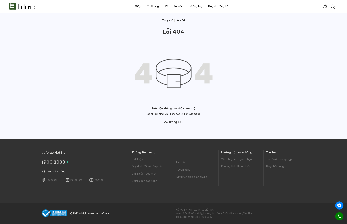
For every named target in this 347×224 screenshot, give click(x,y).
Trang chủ (167, 20)
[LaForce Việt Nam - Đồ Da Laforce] (22, 6)
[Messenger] (339, 205)
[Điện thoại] (339, 216)
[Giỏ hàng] (325, 6)
